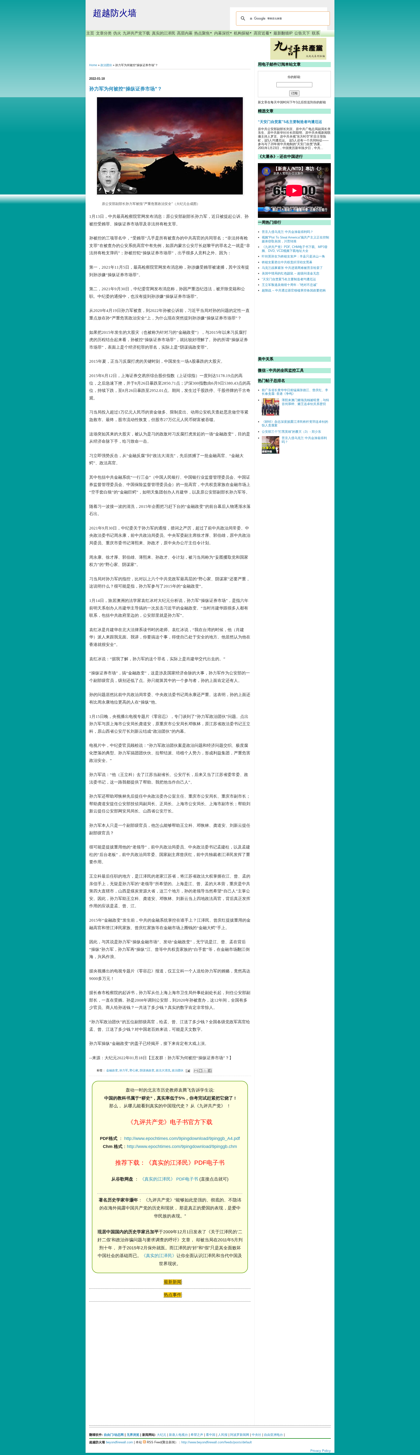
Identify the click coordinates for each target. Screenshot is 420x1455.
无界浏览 (133, 1435)
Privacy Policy (320, 1451)
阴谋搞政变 (147, 1070)
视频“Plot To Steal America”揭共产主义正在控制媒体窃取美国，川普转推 (295, 239)
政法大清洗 (163, 1070)
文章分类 (104, 33)
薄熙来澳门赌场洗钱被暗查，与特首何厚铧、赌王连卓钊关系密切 (305, 402)
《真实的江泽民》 (158, 1255)
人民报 (223, 1435)
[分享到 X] (205, 1070)
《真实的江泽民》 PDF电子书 (169, 1179)
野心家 (134, 1070)
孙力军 (123, 1070)
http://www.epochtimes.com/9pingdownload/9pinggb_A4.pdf (182, 1138)
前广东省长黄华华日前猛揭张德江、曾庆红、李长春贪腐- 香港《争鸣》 (295, 392)
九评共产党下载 (136, 33)
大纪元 (161, 1435)
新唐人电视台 (178, 1435)
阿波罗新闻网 (239, 1435)
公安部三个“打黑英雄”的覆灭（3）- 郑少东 (291, 431)
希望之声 (197, 1435)
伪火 (117, 33)
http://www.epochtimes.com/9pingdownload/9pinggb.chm (182, 1146)
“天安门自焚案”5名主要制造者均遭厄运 (290, 122)
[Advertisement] (125, 1352)
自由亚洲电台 (273, 1435)
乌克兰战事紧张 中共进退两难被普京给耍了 (292, 268)
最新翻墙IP (283, 33)
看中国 (210, 1435)
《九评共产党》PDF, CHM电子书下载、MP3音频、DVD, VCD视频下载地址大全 (295, 249)
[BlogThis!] (200, 1070)
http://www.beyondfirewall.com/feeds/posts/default (216, 1442)
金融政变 (112, 1070)
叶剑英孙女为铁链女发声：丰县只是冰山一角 (293, 256)
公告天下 (302, 33)
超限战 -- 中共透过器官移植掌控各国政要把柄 (294, 290)
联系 (316, 33)
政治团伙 (106, 65)
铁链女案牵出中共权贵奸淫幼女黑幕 (287, 262)
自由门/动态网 (114, 1435)
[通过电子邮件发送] (195, 1070)
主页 (90, 33)
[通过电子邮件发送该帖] (187, 1070)
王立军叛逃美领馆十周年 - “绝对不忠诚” (289, 285)
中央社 (256, 1435)
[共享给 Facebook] (209, 1070)
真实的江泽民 (163, 33)
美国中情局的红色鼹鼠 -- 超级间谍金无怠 (290, 273)
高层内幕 (184, 33)
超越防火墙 (115, 13)
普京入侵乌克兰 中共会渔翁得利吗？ (287, 232)
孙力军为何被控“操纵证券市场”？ (125, 88)
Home (93, 65)
